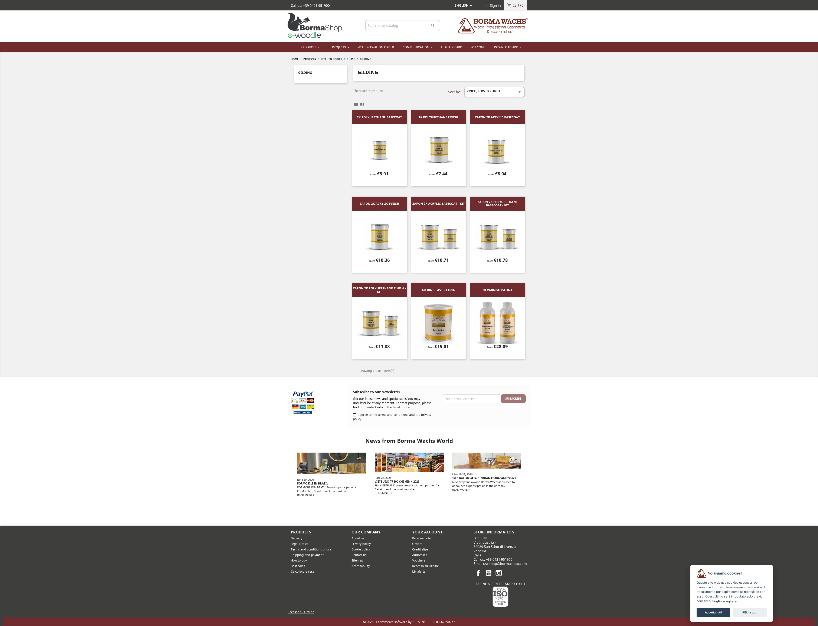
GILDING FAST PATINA (438, 290)
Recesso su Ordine (425, 566)
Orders (417, 544)
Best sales (298, 566)
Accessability (360, 566)
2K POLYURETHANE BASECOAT (379, 117)
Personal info (421, 538)
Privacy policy (361, 544)
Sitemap (357, 560)
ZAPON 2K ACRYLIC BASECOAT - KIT (438, 204)
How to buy (299, 560)
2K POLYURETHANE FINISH (438, 117)
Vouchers (418, 560)
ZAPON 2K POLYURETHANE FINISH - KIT (379, 289)
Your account (427, 532)
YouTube (488, 573)
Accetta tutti (713, 612)
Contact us (359, 555)
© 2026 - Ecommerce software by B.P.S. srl (394, 622)
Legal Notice (299, 544)
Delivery (296, 538)
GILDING (305, 72)
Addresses (419, 555)
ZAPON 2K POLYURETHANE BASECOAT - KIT (497, 203)
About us (357, 538)
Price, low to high (494, 91)
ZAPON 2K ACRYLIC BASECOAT (497, 117)
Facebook (478, 573)
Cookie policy (360, 549)
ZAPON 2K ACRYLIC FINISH (379, 204)
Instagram (498, 573)
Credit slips (420, 549)
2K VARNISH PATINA (497, 290)
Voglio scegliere (724, 601)
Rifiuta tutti (749, 612)
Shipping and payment (307, 555)
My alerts (418, 571)
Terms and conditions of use (311, 549)
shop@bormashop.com (508, 563)
